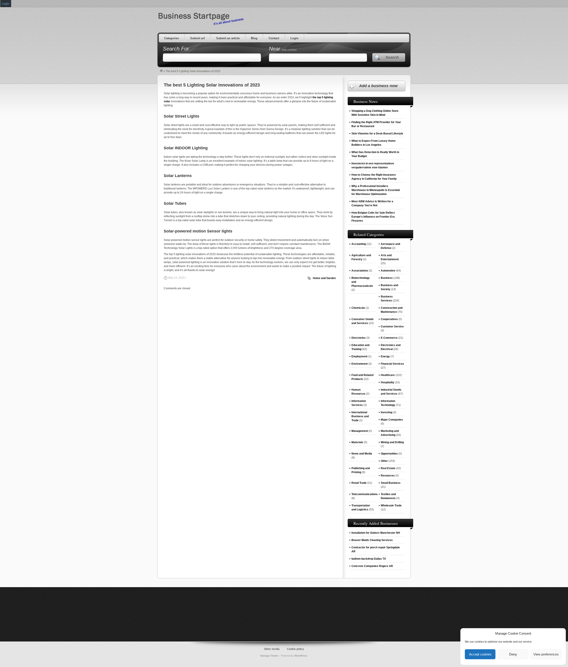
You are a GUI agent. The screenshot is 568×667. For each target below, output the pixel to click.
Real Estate (388, 468)
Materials (357, 442)
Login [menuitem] (5, 3)
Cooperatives (389, 319)
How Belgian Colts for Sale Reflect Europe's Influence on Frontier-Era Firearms (373, 216)
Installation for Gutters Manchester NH (375, 532)
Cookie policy (295, 649)
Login (294, 38)
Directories (358, 337)
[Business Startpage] (161, 71)
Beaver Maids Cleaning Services (372, 540)
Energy (385, 356)
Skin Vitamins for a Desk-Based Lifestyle (377, 133)
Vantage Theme (269, 655)
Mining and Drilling (392, 442)
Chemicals (358, 307)
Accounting (358, 244)
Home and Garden (324, 278)
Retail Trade (359, 482)
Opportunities (389, 453)
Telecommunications (364, 494)
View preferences (546, 654)
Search (392, 57)
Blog (254, 38)
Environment (359, 363)
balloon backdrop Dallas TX (368, 558)
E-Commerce (389, 337)
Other (384, 460)
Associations (359, 270)
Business (387, 277)
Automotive (388, 270)
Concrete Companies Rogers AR (372, 566)
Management (359, 431)
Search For (176, 49)
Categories (171, 38)
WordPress (300, 655)
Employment (359, 356)
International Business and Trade (360, 416)
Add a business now (378, 86)
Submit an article (228, 38)
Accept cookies (480, 654)
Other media (272, 649)
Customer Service (392, 326)
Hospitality (387, 382)
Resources (388, 475)
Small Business (390, 482)
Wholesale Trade (391, 505)
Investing (386, 412)
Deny (513, 654)
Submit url (197, 38)
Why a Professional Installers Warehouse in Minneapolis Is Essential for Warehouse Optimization (375, 190)
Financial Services (392, 363)
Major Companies (392, 419)
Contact (274, 38)
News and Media (361, 453)
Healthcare (388, 375)
